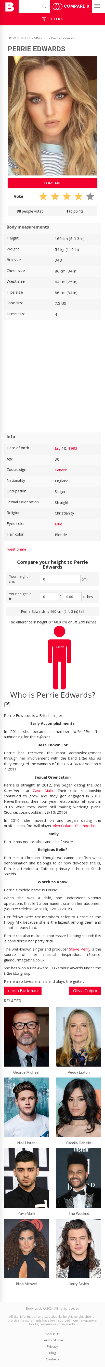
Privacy (52, 1346)
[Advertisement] (52, 376)
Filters (54, 19)
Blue (58, 523)
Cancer (61, 469)
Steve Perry (79, 949)
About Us (53, 1333)
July (58, 448)
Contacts (52, 1359)
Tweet (10, 549)
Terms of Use (52, 1340)
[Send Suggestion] (7, 704)
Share (21, 549)
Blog (52, 1352)
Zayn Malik (43, 790)
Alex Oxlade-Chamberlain (75, 825)
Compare (76, 6)
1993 (72, 448)
